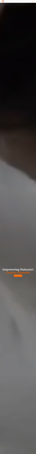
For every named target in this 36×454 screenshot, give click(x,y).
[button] (32, 1)
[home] (3, 1)
